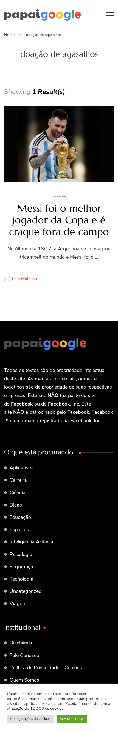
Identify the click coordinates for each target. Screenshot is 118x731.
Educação (20, 517)
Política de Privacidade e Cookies (46, 667)
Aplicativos (22, 467)
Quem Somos (24, 680)
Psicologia (21, 554)
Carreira (18, 480)
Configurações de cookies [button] (30, 718)
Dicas (16, 505)
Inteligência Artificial (32, 541)
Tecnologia (21, 579)
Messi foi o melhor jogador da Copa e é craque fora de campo (59, 220)
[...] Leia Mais (17, 279)
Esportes (59, 196)
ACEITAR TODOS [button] (72, 719)
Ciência (18, 492)
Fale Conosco (24, 655)
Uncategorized (25, 591)
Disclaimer (21, 643)
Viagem (18, 603)
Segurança (21, 566)
